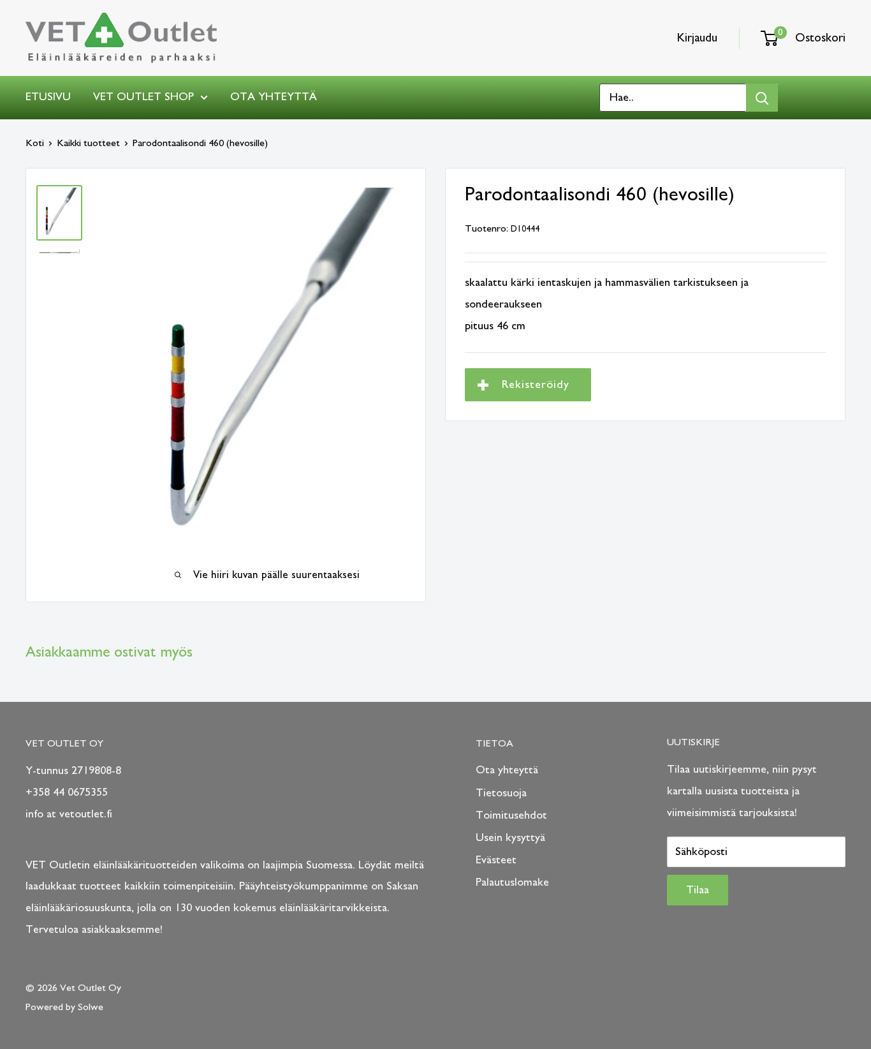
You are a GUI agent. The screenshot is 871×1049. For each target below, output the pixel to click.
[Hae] (762, 98)
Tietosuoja (501, 793)
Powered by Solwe (64, 1007)
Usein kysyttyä (510, 838)
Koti (35, 143)
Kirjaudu (697, 38)
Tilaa (697, 890)
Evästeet (496, 860)
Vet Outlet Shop (143, 97)
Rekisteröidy (535, 385)
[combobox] (673, 97)
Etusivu (48, 97)
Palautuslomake (512, 882)
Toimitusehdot (511, 815)
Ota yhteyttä (273, 97)
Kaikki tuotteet (88, 143)
